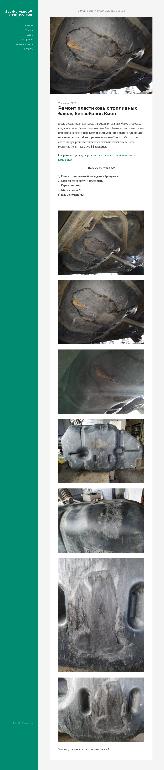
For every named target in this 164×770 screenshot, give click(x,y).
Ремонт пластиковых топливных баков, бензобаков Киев (97, 110)
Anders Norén (27, 723)
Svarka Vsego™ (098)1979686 (19, 13)
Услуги (29, 30)
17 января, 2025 (67, 103)
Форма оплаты (24, 44)
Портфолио (26, 39)
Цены (30, 35)
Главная (28, 26)
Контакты (27, 49)
